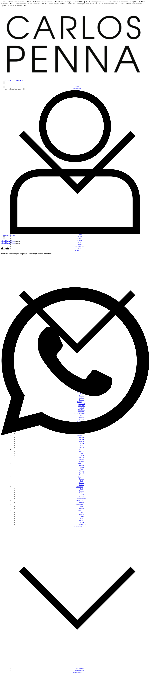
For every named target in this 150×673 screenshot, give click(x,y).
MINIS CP (79, 500)
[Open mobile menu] (4, 83)
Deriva (12, 241)
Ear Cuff (81, 457)
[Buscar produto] (4, 87)
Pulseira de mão (81, 524)
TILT (79, 463)
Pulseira (81, 514)
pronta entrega (77, 88)
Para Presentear (79, 668)
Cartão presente (79, 670)
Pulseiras (79, 244)
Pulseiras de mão (79, 246)
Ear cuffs (79, 242)
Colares (79, 240)
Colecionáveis (77, 672)
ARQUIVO (79, 487)
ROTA (79, 510)
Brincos (81, 451)
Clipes (79, 238)
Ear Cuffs (81, 447)
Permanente (79, 504)
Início (77, 86)
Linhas (7, 241)
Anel (81, 518)
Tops (79, 248)
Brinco (82, 522)
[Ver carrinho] (4, 237)
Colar (81, 512)
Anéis (81, 453)
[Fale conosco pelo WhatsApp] (75, 445)
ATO (79, 449)
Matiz (79, 477)
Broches (79, 236)
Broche (82, 516)
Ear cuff (81, 520)
